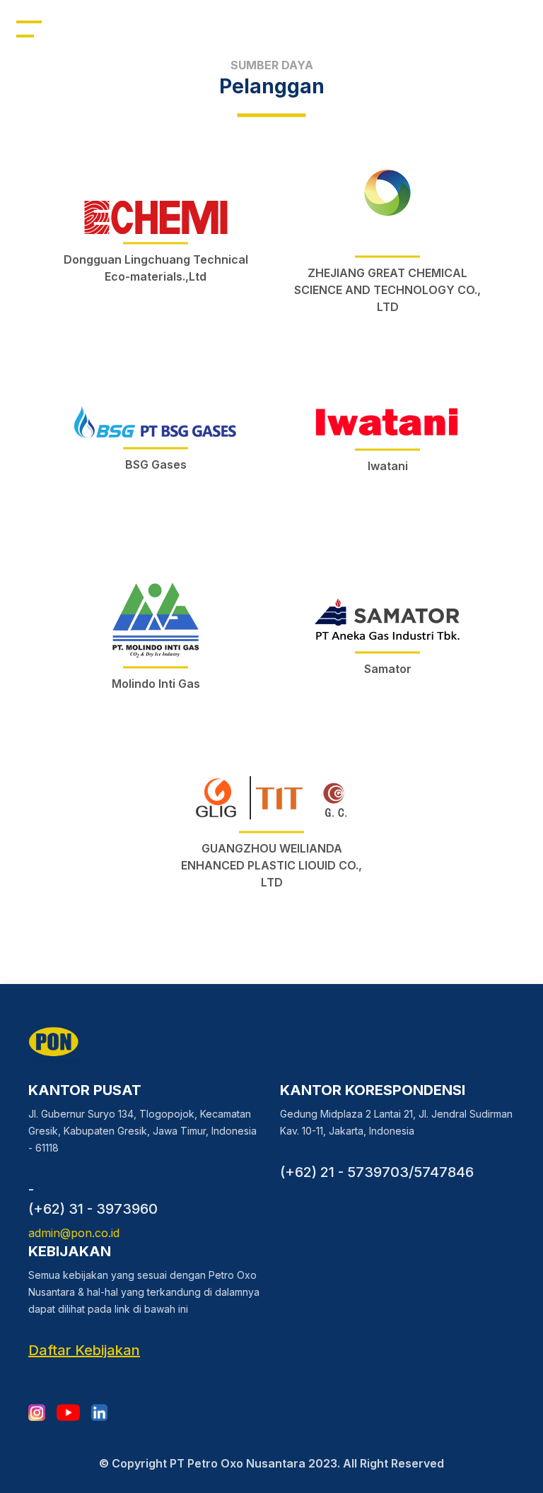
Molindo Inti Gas (156, 684)
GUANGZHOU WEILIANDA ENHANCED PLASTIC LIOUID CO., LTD (271, 865)
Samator (387, 669)
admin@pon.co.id (73, 1233)
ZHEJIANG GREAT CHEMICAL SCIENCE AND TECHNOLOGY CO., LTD (387, 290)
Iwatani (388, 466)
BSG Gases (156, 464)
